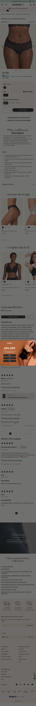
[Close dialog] (34, 342)
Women (9, 355)
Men (9, 358)
